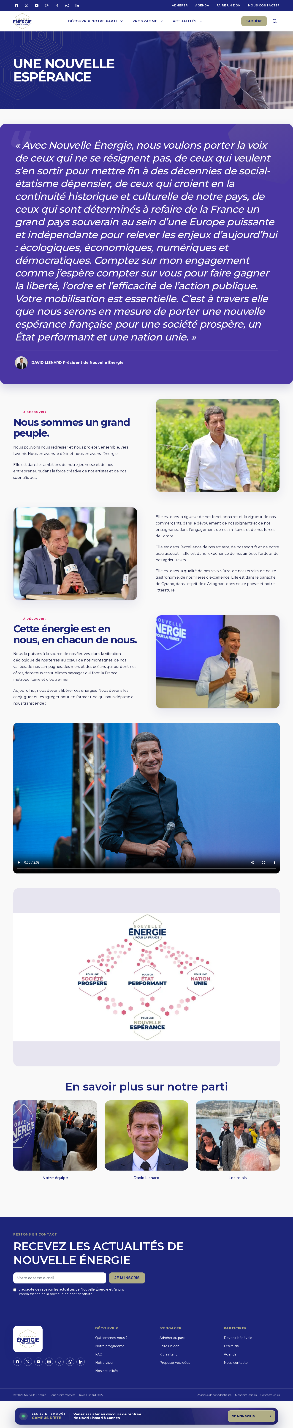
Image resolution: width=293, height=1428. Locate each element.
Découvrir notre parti (92, 21)
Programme (145, 21)
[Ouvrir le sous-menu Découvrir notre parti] (121, 21)
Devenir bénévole (238, 1338)
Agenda (202, 5)
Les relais (231, 1346)
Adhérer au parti (172, 1338)
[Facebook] (16, 5)
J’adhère (254, 21)
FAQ (98, 1354)
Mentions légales (246, 1395)
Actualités (184, 21)
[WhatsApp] (67, 5)
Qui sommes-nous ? (111, 1338)
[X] (26, 5)
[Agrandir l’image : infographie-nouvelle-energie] (146, 977)
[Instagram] (46, 5)
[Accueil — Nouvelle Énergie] (22, 21)
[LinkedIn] (77, 5)
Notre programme (110, 1346)
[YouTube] (36, 5)
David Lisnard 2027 (90, 1395)
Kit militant (168, 1354)
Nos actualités (106, 1371)
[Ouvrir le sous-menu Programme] (161, 21)
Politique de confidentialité (214, 1395)
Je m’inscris (127, 1278)
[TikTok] (57, 5)
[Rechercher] (275, 21)
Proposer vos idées (175, 1363)
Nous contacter (264, 5)
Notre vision (104, 1363)
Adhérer (180, 5)
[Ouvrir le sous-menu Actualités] (201, 21)
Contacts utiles (270, 1395)
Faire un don (229, 5)
